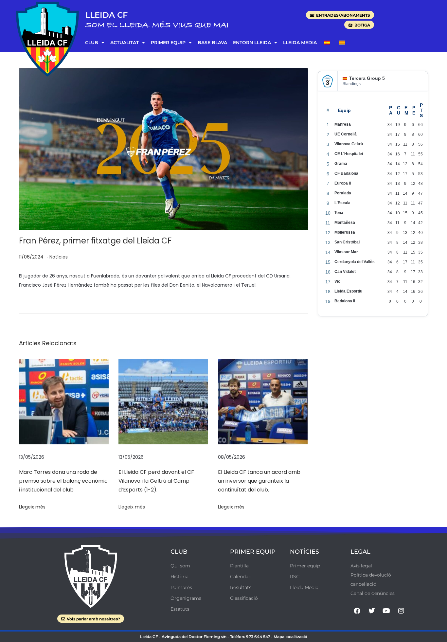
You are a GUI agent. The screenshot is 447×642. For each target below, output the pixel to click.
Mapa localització (290, 636)
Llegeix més (32, 507)
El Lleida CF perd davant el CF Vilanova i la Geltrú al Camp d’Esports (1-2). (156, 480)
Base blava (212, 42)
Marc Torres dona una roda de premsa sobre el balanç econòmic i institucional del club (63, 480)
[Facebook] (357, 610)
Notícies (58, 257)
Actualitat (124, 42)
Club (91, 42)
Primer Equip (168, 42)
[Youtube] (386, 610)
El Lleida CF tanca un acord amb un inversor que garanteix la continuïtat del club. (259, 480)
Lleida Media (300, 42)
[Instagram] (401, 610)
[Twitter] (371, 610)
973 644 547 (258, 636)
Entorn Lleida (252, 42)
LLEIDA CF (106, 15)
